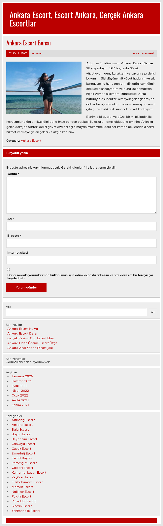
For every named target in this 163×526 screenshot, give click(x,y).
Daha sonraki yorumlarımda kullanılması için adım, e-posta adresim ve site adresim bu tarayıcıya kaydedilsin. (80, 276)
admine (36, 53)
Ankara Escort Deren (22, 333)
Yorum (13, 173)
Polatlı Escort (21, 496)
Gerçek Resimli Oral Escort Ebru (30, 338)
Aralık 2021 (20, 400)
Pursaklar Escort (24, 501)
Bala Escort (20, 429)
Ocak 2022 (20, 395)
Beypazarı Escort (24, 439)
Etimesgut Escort (24, 463)
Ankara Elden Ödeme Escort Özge (32, 343)
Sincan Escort (22, 506)
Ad (10, 218)
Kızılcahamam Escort (27, 482)
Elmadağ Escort (23, 453)
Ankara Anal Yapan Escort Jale (30, 348)
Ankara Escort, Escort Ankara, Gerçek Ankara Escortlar (76, 18)
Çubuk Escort (21, 448)
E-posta (14, 235)
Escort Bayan (22, 458)
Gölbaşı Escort (22, 468)
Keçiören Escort (23, 477)
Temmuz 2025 (22, 376)
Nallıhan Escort (23, 492)
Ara (8, 307)
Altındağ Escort (23, 420)
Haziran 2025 (22, 381)
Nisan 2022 (20, 391)
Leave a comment (143, 53)
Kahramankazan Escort (29, 472)
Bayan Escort (22, 434)
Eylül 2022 (19, 386)
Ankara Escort (31, 140)
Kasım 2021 (21, 405)
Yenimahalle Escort (26, 511)
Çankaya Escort (23, 444)
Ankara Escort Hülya (22, 329)
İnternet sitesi (17, 252)
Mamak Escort (22, 487)
